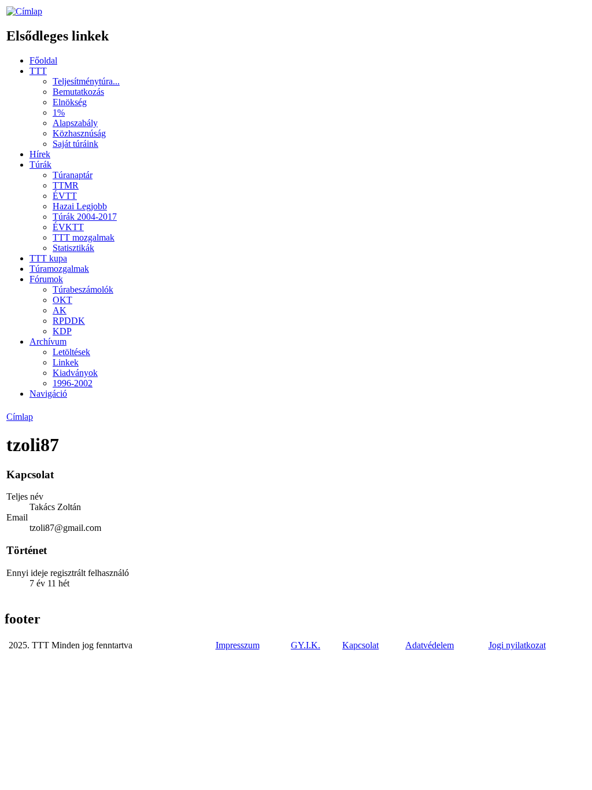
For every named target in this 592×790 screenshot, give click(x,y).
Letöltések (71, 352)
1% (59, 112)
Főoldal (43, 60)
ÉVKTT (68, 227)
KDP (62, 331)
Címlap (19, 417)
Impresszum (238, 645)
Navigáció (48, 393)
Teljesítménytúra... (86, 81)
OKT (62, 300)
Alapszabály (75, 123)
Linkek (66, 362)
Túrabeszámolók (83, 289)
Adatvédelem (429, 645)
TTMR (66, 185)
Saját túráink (75, 144)
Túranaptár (72, 175)
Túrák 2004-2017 (85, 217)
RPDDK (69, 321)
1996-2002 (72, 383)
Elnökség (70, 102)
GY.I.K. (305, 645)
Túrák (40, 164)
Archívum (47, 341)
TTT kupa (48, 258)
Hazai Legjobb (80, 206)
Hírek (39, 154)
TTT (38, 71)
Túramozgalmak (59, 269)
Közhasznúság (79, 133)
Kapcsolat (360, 645)
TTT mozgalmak (83, 237)
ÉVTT (65, 196)
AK (59, 310)
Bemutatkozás (78, 92)
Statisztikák (73, 248)
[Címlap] (24, 11)
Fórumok (46, 279)
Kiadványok (75, 373)
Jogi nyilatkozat (517, 645)
